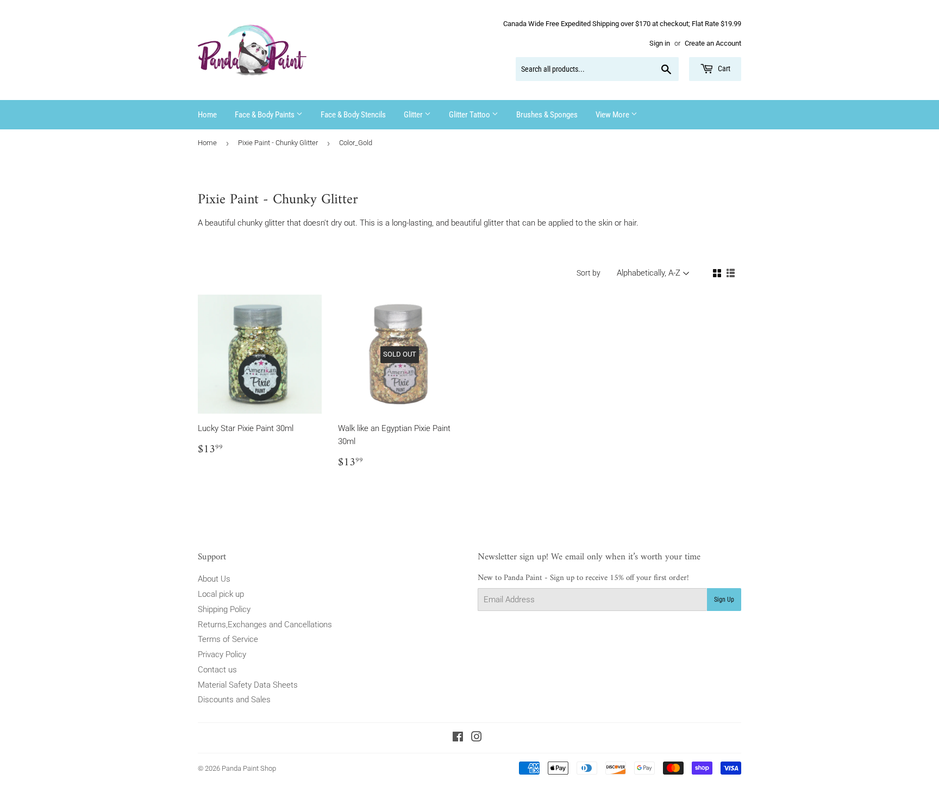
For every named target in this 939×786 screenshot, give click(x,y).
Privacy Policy (222, 654)
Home (207, 115)
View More (613, 115)
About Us (214, 579)
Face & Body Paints (265, 115)
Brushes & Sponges (547, 115)
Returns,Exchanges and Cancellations (265, 624)
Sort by (588, 273)
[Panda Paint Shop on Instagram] (476, 738)
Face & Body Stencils (353, 115)
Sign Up (724, 599)
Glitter (414, 115)
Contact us (217, 670)
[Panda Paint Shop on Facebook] (458, 738)
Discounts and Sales (234, 699)
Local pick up (221, 594)
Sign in (659, 43)
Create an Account (713, 43)
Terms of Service (228, 639)
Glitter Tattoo (470, 115)
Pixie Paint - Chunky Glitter (278, 143)
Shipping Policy (224, 609)
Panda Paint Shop (249, 768)
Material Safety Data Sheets (248, 685)
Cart (723, 68)
